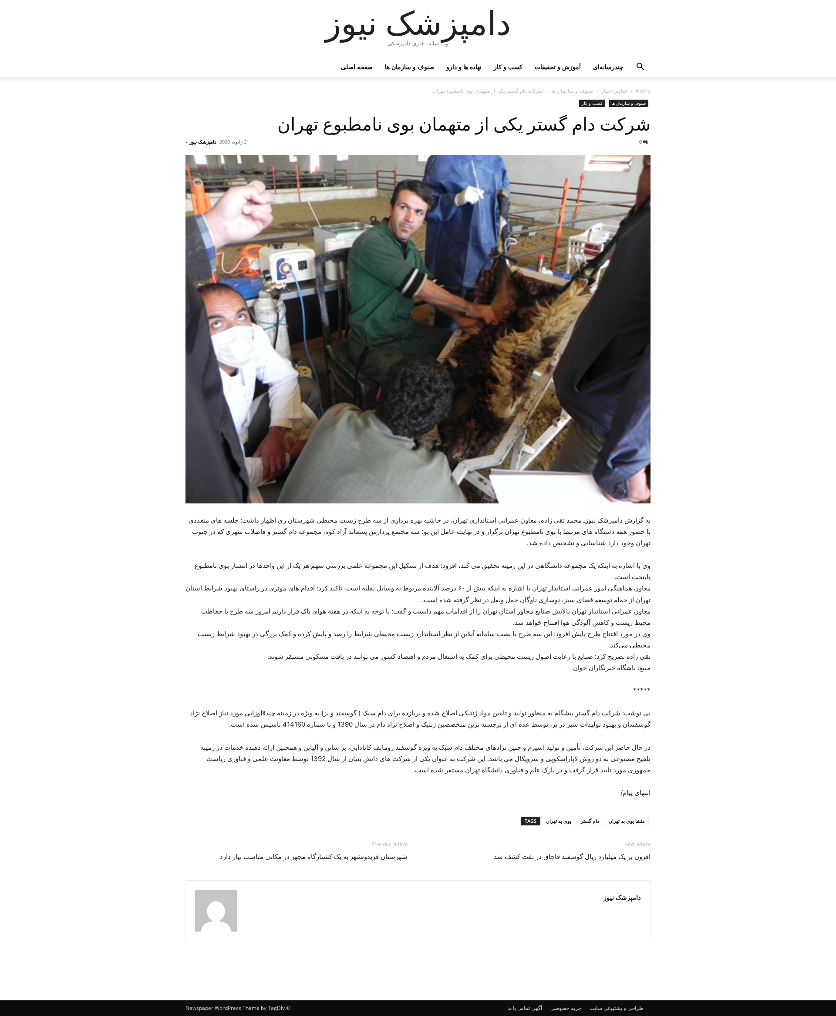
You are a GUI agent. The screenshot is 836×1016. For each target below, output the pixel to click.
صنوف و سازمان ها (409, 67)
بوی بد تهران (558, 821)
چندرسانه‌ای (608, 67)
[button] (640, 68)
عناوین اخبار (614, 90)
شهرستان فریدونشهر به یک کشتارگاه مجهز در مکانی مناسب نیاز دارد (314, 857)
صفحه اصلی (357, 67)
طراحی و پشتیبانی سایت (617, 1008)
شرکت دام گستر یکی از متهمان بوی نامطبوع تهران (464, 124)
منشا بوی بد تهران (627, 821)
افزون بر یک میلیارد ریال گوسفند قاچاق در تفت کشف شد (572, 857)
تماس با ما (518, 1008)
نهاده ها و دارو (464, 67)
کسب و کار (508, 67)
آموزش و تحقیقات (558, 67)
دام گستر (590, 821)
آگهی (536, 1008)
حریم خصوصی (565, 1008)
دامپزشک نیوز (202, 141)
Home (643, 90)
